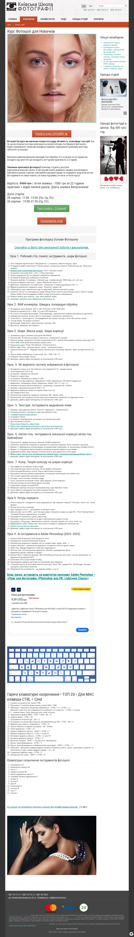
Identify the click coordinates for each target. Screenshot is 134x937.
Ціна (9, 25)
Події (63, 19)
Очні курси (28, 19)
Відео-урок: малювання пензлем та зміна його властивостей (36, 426)
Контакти (99, 19)
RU (90, 6)
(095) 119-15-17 (89, 10)
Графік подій (19, 25)
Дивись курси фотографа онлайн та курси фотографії (29, 924)
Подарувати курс (52, 221)
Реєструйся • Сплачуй (51, 208)
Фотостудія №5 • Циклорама (109, 100)
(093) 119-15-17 (116, 10)
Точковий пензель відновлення (23, 414)
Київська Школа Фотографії (19, 915)
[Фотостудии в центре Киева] (113, 159)
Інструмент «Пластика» (20, 521)
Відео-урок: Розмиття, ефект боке (24, 424)
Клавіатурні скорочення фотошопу (26, 271)
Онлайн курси (47, 19)
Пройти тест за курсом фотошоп (24, 526)
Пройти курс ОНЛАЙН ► (51, 134)
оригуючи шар (18, 345)
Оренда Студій (80, 19)
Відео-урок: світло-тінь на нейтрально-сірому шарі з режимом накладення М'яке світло (51, 454)
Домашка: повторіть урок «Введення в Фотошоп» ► (32, 299)
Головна (12, 19)
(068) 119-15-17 (102, 10)
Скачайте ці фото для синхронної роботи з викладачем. (52, 247)
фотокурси (72, 917)
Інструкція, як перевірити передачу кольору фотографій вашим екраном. (43, 807)
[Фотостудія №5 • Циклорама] (113, 88)
